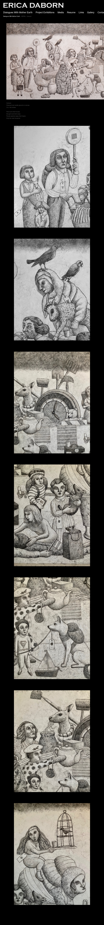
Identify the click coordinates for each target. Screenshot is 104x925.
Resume (71, 12)
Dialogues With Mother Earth (17, 12)
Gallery (90, 12)
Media (61, 12)
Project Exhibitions (45, 12)
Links (81, 12)
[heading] (32, 7)
